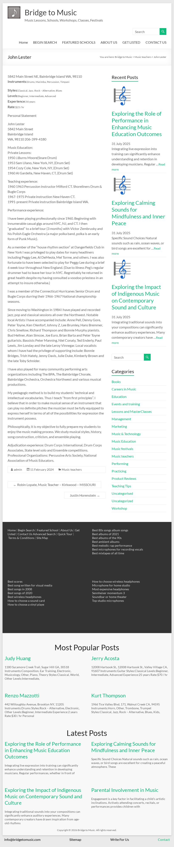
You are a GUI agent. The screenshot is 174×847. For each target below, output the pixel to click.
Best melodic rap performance (112, 545)
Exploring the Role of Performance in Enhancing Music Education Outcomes (137, 123)
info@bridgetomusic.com (22, 839)
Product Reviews (124, 478)
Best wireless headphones (24, 597)
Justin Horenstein (85, 495)
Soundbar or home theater (109, 597)
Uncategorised (122, 493)
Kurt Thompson (108, 695)
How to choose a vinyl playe (26, 604)
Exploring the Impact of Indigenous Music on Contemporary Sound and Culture (136, 297)
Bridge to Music (51, 12)
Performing (120, 463)
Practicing (119, 471)
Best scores (15, 581)
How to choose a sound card (26, 600)
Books (116, 382)
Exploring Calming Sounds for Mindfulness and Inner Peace (138, 212)
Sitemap (75, 839)
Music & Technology (126, 434)
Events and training (126, 404)
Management (121, 419)
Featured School (47, 530)
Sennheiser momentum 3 (108, 593)
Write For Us (119, 839)
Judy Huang (18, 658)
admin (18, 469)
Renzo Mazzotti (22, 695)
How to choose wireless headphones (116, 581)
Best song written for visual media (30, 585)
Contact (164, 839)
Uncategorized (122, 501)
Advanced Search (44, 534)
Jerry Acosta (105, 658)
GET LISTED (131, 42)
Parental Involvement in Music (124, 790)
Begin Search (26, 530)
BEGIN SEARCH (45, 42)
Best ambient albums (105, 541)
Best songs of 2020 (20, 593)
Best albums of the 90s (107, 538)
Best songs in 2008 (20, 589)
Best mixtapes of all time (108, 553)
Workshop (119, 508)
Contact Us (25, 534)
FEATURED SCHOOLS (78, 42)
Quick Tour (65, 534)
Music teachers (72, 469)
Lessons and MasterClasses (132, 411)
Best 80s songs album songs (110, 530)
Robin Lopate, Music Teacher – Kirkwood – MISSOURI (54, 485)
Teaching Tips (121, 486)
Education (119, 396)
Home (23, 42)
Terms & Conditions (21, 538)
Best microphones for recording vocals (117, 549)
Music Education (124, 441)
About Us (66, 530)
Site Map (42, 538)
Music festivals (122, 449)
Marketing (119, 426)
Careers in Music (124, 389)
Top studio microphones (108, 600)
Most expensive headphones (110, 589)
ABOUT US (109, 42)
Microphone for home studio (111, 585)
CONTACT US (156, 42)
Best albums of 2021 (105, 534)
